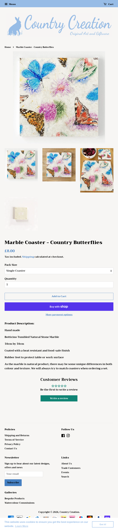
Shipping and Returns (17, 435)
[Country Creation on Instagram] (68, 436)
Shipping (28, 257)
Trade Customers (70, 468)
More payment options (59, 315)
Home (8, 47)
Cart (110, 4)
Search (65, 477)
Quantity (11, 279)
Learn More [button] (21, 526)
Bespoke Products (14, 499)
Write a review (59, 398)
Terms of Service (14, 440)
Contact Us (11, 449)
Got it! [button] (103, 524)
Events (65, 472)
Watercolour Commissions (19, 503)
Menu (12, 4)
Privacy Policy (12, 444)
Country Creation (69, 512)
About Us (66, 464)
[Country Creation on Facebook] (63, 436)
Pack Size (11, 265)
